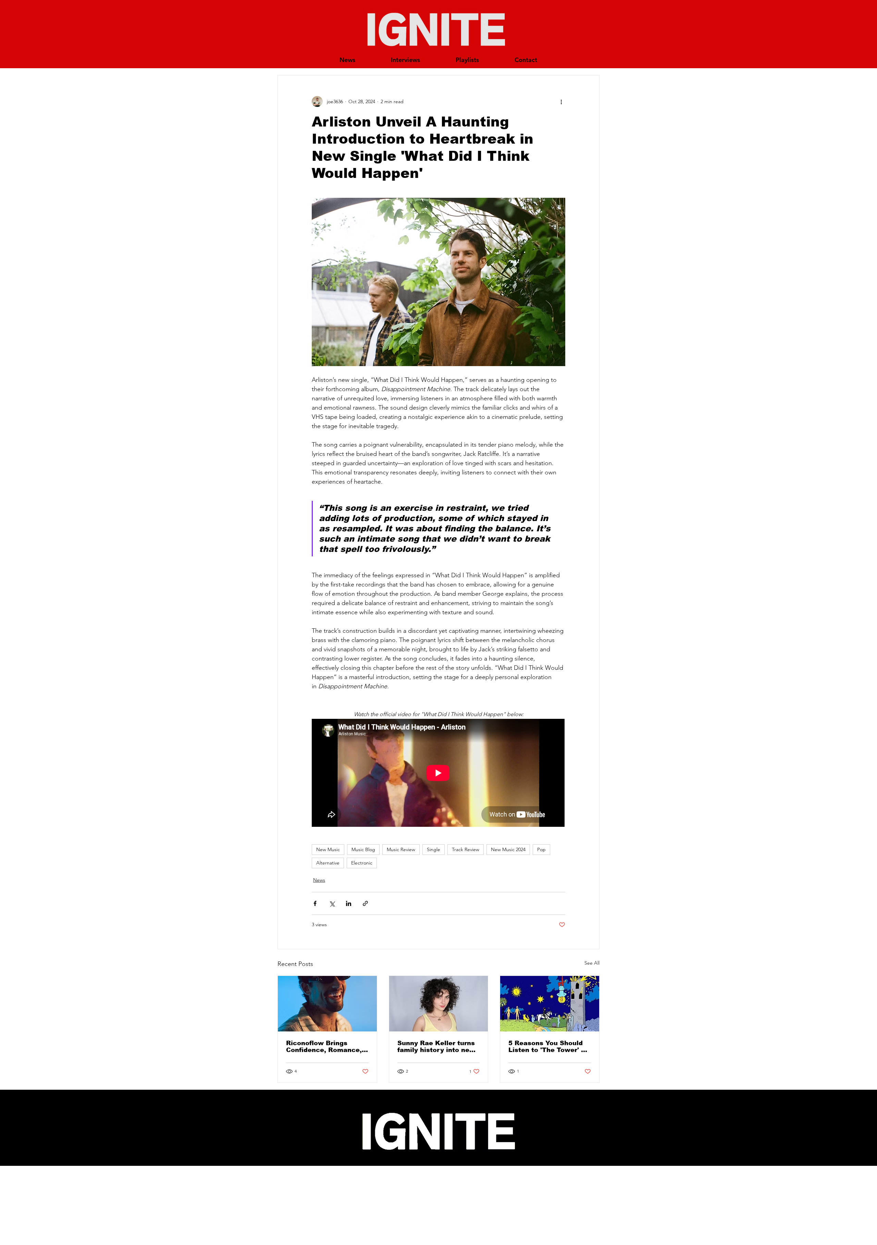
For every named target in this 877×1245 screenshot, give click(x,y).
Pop (541, 849)
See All (592, 963)
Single (433, 849)
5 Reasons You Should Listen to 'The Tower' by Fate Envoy (548, 1046)
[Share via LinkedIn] (348, 903)
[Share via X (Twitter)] (332, 903)
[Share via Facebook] (315, 903)
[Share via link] (365, 903)
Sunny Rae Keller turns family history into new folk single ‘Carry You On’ (436, 1046)
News (319, 880)
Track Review (465, 849)
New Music (328, 849)
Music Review (401, 849)
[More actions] (561, 101)
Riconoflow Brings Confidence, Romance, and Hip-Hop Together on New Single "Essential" (324, 1046)
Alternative (327, 863)
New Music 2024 (508, 849)
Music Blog (363, 849)
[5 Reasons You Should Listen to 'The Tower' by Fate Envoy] (549, 1003)
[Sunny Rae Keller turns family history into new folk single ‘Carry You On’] (438, 1003)
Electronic (361, 863)
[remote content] (438, 773)
